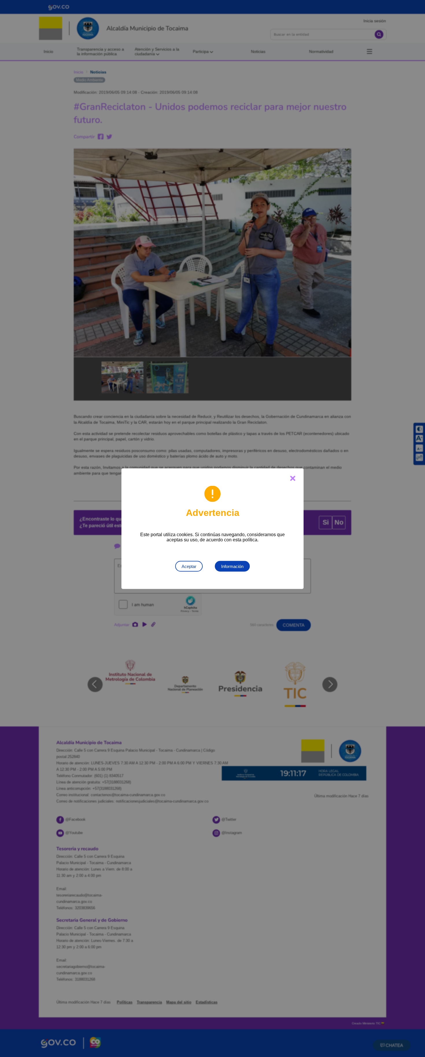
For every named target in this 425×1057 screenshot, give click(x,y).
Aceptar (189, 566)
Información (232, 566)
